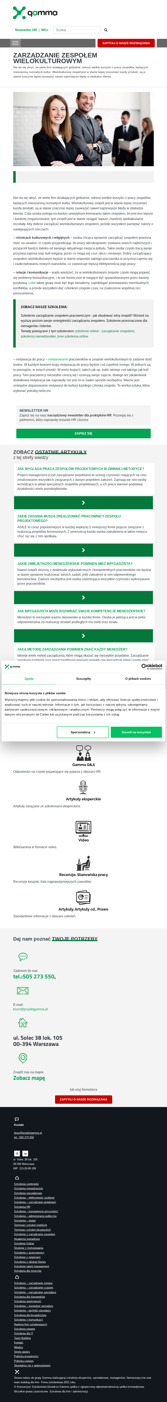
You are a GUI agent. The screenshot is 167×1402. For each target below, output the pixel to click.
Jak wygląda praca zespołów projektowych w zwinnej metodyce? (80, 469)
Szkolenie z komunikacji (28, 1319)
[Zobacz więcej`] (83, 502)
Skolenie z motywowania (28, 1247)
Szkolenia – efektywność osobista (34, 1197)
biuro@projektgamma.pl (30, 1009)
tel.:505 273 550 (33, 976)
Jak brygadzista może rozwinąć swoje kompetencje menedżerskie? (81, 611)
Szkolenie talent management (31, 1266)
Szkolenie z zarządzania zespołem (34, 1234)
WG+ (44, 30)
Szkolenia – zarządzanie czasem (33, 1287)
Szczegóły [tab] (83, 678)
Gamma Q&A (83, 765)
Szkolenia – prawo (25, 1220)
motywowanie (58, 359)
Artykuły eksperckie (83, 799)
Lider (32, 283)
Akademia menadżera (27, 1238)
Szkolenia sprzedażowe (28, 1193)
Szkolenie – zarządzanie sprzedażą (35, 1292)
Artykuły (66, 909)
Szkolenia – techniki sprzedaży (32, 1310)
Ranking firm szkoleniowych (30, 1324)
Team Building (22, 1338)
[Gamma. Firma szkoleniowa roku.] (35, 12)
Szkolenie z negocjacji (27, 1257)
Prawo (102, 909)
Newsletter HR (26, 30)
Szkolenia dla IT (23, 1333)
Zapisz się (83, 433)
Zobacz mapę (29, 1077)
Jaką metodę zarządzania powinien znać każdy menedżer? (72, 649)
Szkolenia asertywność (27, 1301)
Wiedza (18, 1347)
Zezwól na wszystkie (136, 732)
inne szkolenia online (72, 336)
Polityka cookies (24, 1361)
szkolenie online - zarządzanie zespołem (104, 331)
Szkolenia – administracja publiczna (35, 1216)
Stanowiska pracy (92, 875)
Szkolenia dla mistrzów (27, 1270)
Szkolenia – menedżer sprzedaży (33, 1306)
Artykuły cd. (85, 909)
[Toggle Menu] (15, 43)
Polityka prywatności (26, 1356)
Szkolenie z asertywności (29, 1252)
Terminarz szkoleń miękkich (30, 1225)
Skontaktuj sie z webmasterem (32, 1365)
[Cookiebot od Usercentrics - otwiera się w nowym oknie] (144, 667)
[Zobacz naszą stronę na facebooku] (17, 1153)
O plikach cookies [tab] (138, 678)
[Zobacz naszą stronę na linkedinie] (25, 1153)
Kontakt (18, 1342)
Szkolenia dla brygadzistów (30, 1315)
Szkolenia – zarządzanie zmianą (33, 1283)
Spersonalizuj (80, 732)
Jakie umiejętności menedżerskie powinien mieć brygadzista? (75, 563)
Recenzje (67, 875)
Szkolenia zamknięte (26, 1184)
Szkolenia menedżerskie (28, 1188)
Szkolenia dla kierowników (29, 1296)
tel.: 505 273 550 (24, 1137)
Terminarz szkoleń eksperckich (32, 1229)
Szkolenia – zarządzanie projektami (35, 1202)
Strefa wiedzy (22, 1351)
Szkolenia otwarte (24, 1328)
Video (83, 840)
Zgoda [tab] (29, 678)
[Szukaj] (105, 30)
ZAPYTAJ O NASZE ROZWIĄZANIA (126, 43)
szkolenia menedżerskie (38, 336)
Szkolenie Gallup (24, 1243)
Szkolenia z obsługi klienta (30, 1261)
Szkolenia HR (22, 1206)
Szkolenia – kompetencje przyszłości (36, 1211)
